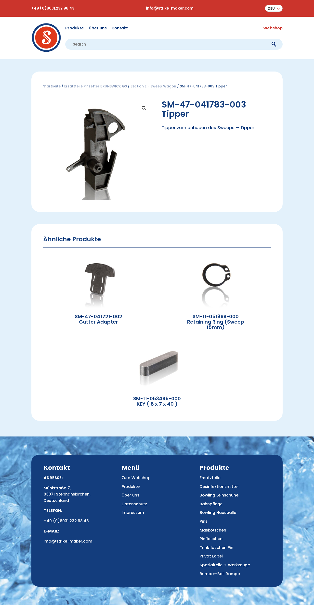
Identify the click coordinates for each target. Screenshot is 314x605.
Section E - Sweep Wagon (153, 86)
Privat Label (211, 556)
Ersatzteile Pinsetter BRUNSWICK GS (95, 86)
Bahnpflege (211, 504)
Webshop (273, 28)
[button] (274, 8)
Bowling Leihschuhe (219, 495)
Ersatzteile (210, 478)
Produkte (74, 28)
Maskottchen (213, 530)
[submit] (274, 44)
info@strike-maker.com (170, 8)
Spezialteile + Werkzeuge (225, 565)
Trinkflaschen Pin (216, 547)
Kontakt (120, 28)
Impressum (133, 512)
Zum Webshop (136, 478)
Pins (204, 521)
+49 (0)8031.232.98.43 (52, 8)
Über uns (98, 28)
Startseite (52, 86)
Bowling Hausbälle (218, 512)
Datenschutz (134, 504)
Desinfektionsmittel (219, 486)
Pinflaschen (211, 539)
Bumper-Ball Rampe (220, 574)
